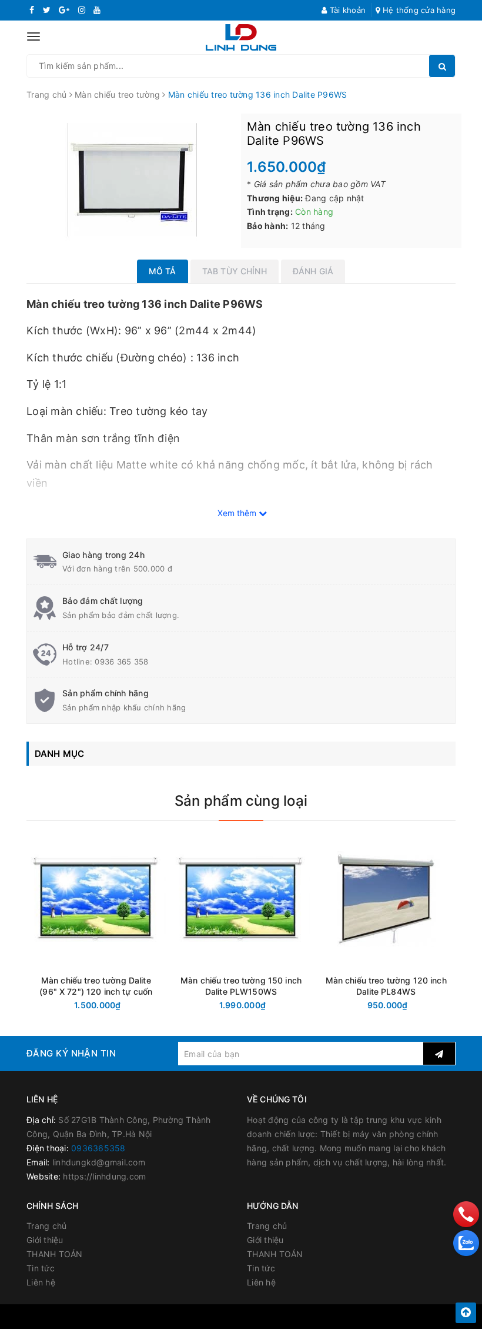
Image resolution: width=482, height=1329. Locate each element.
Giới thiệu (44, 1240)
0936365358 (98, 1148)
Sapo (349, 1316)
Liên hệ (40, 1282)
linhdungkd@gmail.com (98, 1162)
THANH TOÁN (54, 1254)
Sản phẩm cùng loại (241, 800)
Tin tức (40, 1268)
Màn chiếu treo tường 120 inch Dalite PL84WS (386, 985)
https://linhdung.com (104, 1176)
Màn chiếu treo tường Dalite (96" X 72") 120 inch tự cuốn (95, 985)
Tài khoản (346, 10)
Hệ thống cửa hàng (418, 10)
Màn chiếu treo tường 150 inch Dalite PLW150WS (241, 985)
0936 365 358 (121, 661)
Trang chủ (46, 1226)
